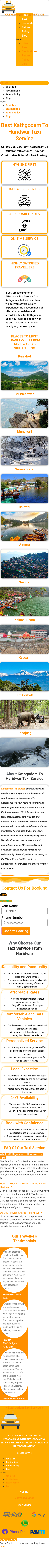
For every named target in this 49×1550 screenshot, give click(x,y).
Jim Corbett (24, 695)
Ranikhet (24, 356)
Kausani (24, 657)
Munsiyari (24, 432)
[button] (24, 39)
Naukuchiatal (24, 469)
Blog (24, 35)
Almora (24, 545)
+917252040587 (24, 1498)
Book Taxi (10, 86)
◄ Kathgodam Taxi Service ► (25, 1407)
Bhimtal (24, 507)
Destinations (29, 23)
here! (2, 1546)
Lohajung (24, 733)
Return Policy (12, 94)
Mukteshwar (24, 394)
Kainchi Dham (24, 620)
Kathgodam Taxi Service (13, 788)
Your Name (9, 906)
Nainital (24, 582)
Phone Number (12, 917)
